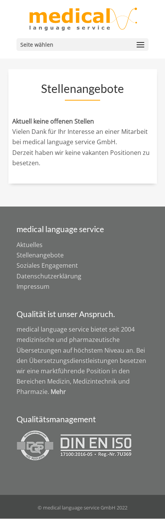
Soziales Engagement (47, 265)
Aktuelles (29, 245)
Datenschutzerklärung (48, 276)
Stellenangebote (40, 255)
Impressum (33, 286)
